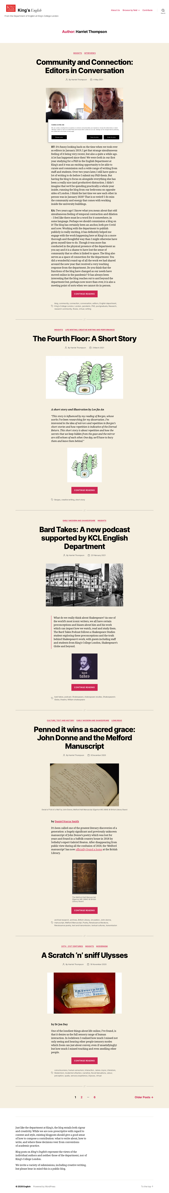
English (26, 1186)
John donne (106, 920)
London (78, 306)
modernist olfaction (73, 1073)
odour (109, 1073)
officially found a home (89, 849)
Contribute (147, 10)
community (64, 303)
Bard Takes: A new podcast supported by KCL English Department (84, 538)
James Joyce (100, 1070)
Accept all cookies (111, 137)
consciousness (60, 1070)
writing (88, 309)
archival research (61, 920)
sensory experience (79, 1076)
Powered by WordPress (44, 1186)
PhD (93, 306)
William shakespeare (76, 699)
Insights (77, 53)
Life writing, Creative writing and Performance (90, 330)
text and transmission (81, 925)
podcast (67, 697)
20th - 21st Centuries (72, 946)
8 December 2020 (98, 755)
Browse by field (130, 10)
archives (73, 920)
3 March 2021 (98, 347)
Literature (111, 1070)
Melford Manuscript (73, 922)
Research (112, 306)
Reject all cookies (94, 137)
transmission (111, 925)
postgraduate (102, 306)
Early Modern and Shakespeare (79, 521)
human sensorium (76, 1070)
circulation (95, 920)
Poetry (85, 922)
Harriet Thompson (79, 79)
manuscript (59, 922)
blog (56, 303)
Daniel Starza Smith (67, 821)
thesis (75, 309)
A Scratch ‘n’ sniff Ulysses (84, 955)
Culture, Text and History (60, 720)
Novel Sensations (98, 1073)
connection (74, 303)
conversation (86, 303)
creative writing (67, 500)
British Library (84, 920)
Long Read (117, 720)
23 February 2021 (98, 555)
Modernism (102, 946)
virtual (81, 309)
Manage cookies (59, 137)
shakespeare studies (93, 697)
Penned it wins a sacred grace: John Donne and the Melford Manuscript (84, 738)
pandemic (86, 306)
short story (80, 500)
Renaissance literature (98, 922)
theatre (63, 699)
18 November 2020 (98, 964)
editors (95, 303)
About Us (115, 10)
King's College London (64, 306)
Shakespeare (77, 697)
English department (107, 303)
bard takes (58, 697)
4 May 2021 (98, 79)
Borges (57, 500)
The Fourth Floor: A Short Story (84, 338)
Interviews (90, 53)
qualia (67, 1076)
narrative (86, 1073)
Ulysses (91, 1076)
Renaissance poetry (62, 925)
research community (63, 309)
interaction (89, 1070)
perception (59, 1076)
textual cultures (98, 925)
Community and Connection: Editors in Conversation (84, 66)
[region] (85, 131)
